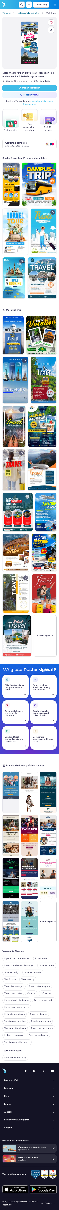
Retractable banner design (16, 1007)
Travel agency (27, 979)
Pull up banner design (44, 1000)
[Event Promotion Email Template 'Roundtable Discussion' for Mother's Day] (48, 878)
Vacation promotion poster (17, 1042)
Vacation (31, 993)
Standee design (11, 972)
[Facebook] (26, 1071)
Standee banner (46, 965)
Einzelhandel (41, 958)
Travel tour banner (38, 1014)
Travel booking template (42, 1028)
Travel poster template (39, 986)
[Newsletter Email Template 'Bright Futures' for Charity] (48, 835)
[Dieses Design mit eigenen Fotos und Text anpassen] (29, 43)
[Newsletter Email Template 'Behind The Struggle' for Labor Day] (10, 921)
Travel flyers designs (14, 986)
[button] (51, 22)
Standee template (32, 972)
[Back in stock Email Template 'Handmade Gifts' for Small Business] (10, 835)
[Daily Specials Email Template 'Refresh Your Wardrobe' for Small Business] (29, 792)
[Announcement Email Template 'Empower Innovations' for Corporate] (29, 921)
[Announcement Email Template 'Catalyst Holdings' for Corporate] (48, 792)
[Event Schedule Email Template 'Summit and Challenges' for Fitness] (29, 835)
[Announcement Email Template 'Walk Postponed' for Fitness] (10, 792)
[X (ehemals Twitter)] (43, 1071)
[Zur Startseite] (3, 5)
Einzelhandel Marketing (15, 1057)
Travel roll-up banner (38, 1035)
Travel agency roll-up (41, 1021)
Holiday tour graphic (13, 1035)
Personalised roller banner (16, 1000)
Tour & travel (10, 979)
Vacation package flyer (15, 1021)
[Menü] (55, 4)
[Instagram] (35, 1071)
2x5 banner (46, 993)
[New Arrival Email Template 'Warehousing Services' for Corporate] (29, 878)
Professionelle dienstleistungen (19, 965)
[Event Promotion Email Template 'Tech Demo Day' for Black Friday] (10, 878)
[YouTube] (52, 1071)
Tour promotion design (15, 1028)
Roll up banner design (14, 1014)
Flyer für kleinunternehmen (17, 958)
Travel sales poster (13, 993)
